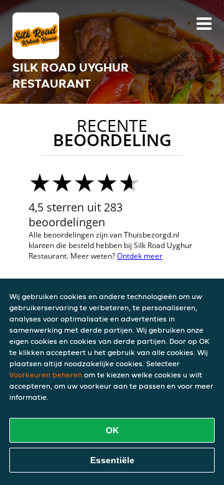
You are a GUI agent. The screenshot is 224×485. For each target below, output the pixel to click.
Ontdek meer (139, 256)
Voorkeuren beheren (45, 374)
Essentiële (112, 460)
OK (112, 430)
